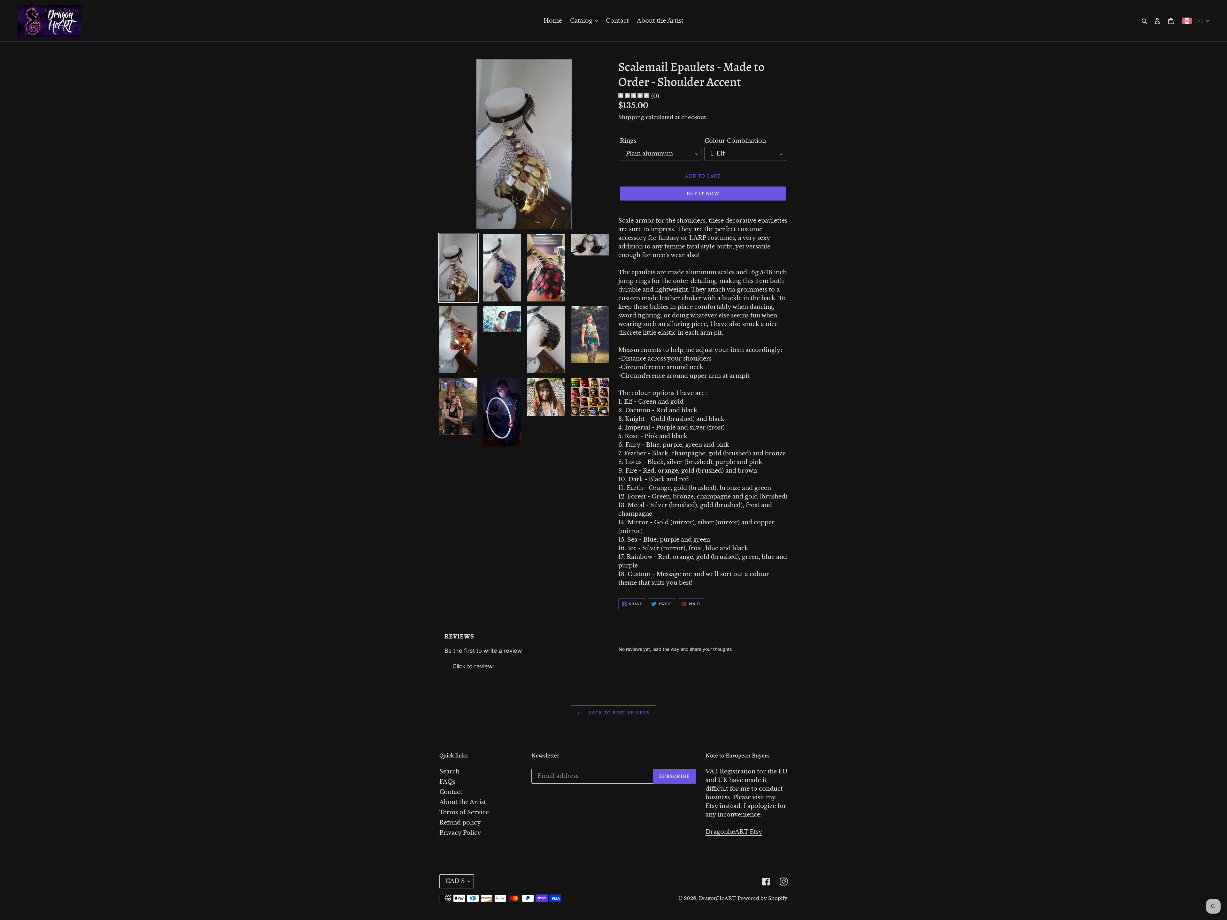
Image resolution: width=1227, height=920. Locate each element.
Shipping (631, 117)
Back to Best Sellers (618, 712)
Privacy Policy (460, 832)
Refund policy (460, 822)
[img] (633, 96)
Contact (450, 791)
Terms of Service (464, 812)
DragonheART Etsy (734, 831)
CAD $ (455, 881)
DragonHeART (717, 898)
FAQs (447, 781)
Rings (628, 140)
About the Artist (462, 802)
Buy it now (703, 193)
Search (449, 771)
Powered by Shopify (762, 898)
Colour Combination (735, 140)
